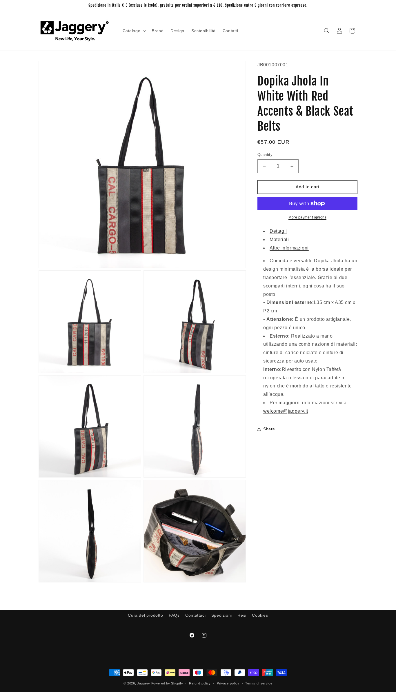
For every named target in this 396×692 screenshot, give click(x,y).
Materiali (279, 239)
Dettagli (278, 231)
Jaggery (143, 683)
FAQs (174, 615)
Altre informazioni (289, 247)
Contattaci (195, 615)
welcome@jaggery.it (285, 411)
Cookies (260, 615)
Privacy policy (228, 683)
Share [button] (269, 429)
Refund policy (200, 683)
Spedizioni (221, 615)
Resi (241, 615)
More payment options (307, 217)
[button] (133, 31)
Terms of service (258, 683)
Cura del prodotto (145, 615)
